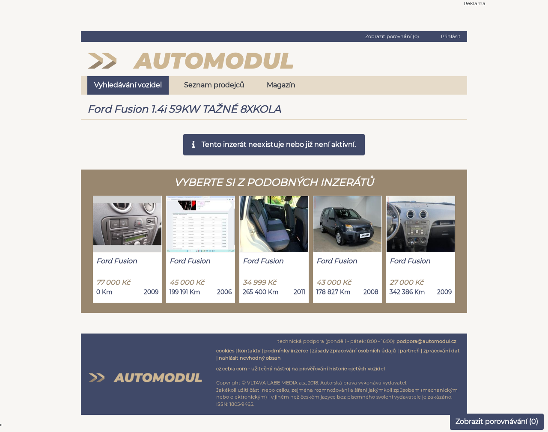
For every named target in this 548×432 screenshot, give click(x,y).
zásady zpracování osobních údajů (354, 351)
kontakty (249, 351)
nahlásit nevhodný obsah (250, 358)
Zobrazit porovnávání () (497, 421)
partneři (410, 351)
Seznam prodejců (214, 85)
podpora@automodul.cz (426, 341)
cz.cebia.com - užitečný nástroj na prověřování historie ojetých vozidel (300, 369)
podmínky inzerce (286, 351)
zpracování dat (441, 351)
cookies (225, 351)
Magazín (281, 85)
